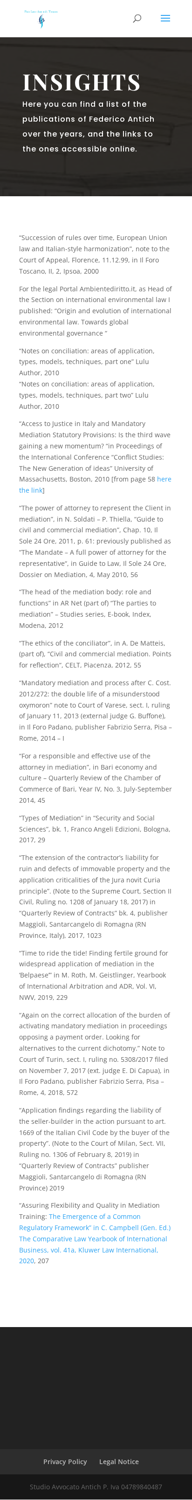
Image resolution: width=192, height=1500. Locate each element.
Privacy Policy (65, 1461)
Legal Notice (119, 1461)
